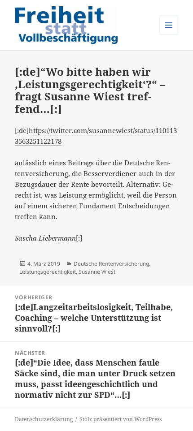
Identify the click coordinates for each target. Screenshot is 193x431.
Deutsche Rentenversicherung (111, 263)
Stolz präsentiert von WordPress (120, 419)
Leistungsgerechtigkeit (47, 272)
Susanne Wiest (97, 272)
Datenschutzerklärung (44, 419)
